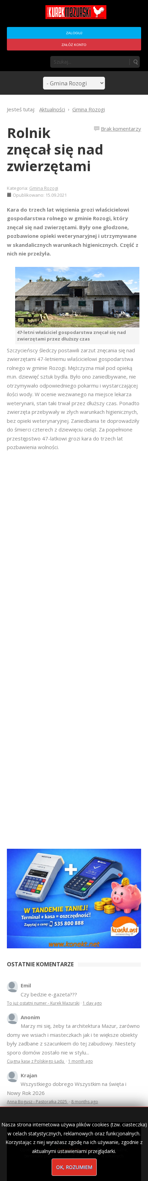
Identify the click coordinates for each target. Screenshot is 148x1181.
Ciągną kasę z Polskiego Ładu (36, 1061)
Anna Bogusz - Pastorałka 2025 (37, 1102)
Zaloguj (74, 33)
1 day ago (92, 1003)
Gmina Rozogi (43, 188)
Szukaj (135, 62)
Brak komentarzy (121, 128)
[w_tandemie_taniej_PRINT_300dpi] (74, 897)
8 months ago (84, 1102)
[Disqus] (74, 548)
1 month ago (80, 1061)
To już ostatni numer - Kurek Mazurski (43, 1003)
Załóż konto (74, 45)
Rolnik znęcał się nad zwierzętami (55, 149)
